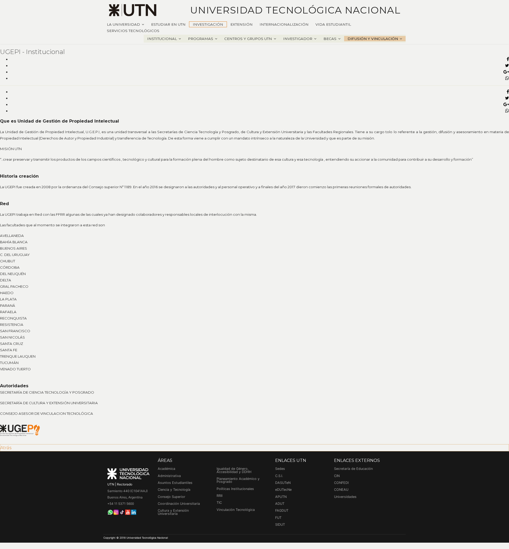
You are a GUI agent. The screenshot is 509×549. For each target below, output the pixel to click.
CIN (337, 475)
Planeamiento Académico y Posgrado (238, 480)
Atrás (5, 447)
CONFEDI (341, 482)
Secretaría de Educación (353, 468)
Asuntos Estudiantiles (175, 482)
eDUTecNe (283, 489)
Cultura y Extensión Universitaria (173, 512)
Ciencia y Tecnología (174, 489)
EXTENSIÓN (241, 24)
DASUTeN (283, 482)
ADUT (279, 503)
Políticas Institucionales (235, 488)
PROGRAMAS (200, 39)
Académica (166, 468)
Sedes (280, 468)
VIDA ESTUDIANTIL (333, 24)
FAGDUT (281, 510)
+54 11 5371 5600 (120, 504)
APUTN (281, 496)
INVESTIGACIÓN (208, 24)
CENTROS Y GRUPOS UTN (248, 39)
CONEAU (341, 489)
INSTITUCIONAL (162, 39)
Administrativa (169, 475)
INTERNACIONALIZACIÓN (284, 24)
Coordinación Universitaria (179, 503)
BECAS (329, 39)
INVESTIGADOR (297, 39)
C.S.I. (279, 475)
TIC (219, 502)
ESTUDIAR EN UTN (168, 24)
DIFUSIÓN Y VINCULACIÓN (373, 39)
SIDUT (280, 524)
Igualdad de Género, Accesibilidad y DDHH (234, 470)
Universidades (345, 496)
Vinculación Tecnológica (236, 509)
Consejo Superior (171, 496)
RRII (219, 495)
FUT (278, 517)
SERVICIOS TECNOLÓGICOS (133, 31)
